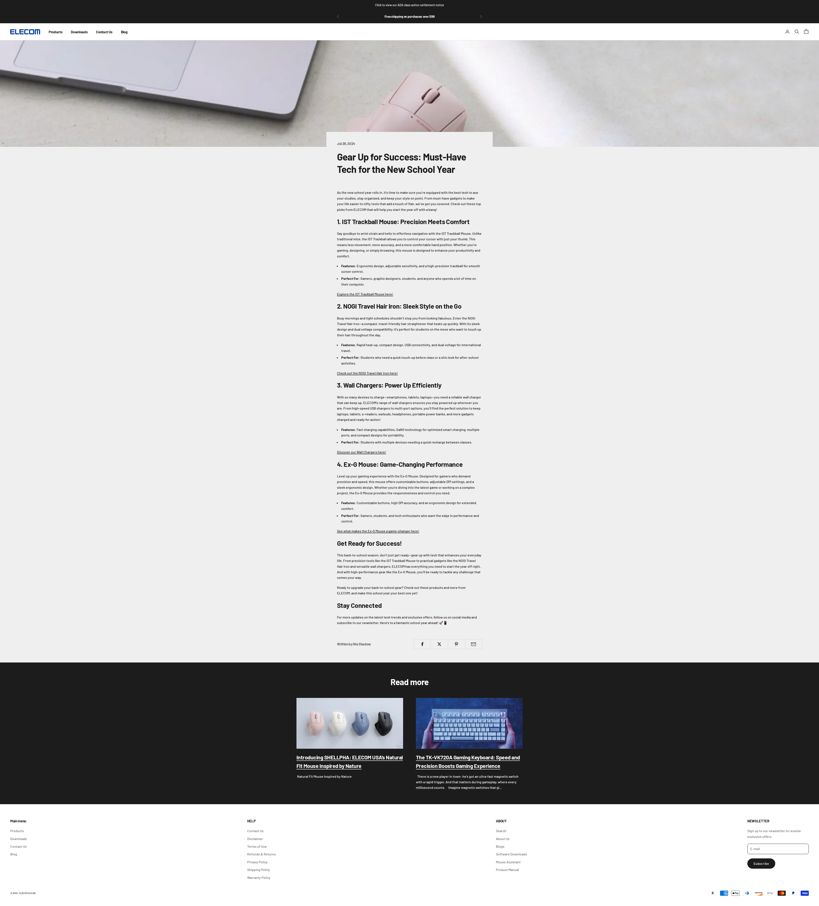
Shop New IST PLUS (409, 16)
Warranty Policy (258, 877)
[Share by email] (473, 644)
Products (55, 31)
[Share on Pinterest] (456, 644)
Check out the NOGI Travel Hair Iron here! (367, 373)
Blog (124, 31)
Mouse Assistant (508, 862)
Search (501, 831)
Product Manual (507, 870)
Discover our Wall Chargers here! (361, 452)
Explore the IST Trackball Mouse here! (365, 294)
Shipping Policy (258, 870)
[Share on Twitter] (439, 644)
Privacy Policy (257, 862)
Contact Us (104, 31)
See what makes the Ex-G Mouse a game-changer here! (378, 531)
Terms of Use (257, 846)
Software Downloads (511, 854)
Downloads (79, 31)
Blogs (500, 846)
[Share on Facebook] (422, 644)
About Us (503, 839)
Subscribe (761, 863)
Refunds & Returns (261, 854)
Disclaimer (255, 839)
